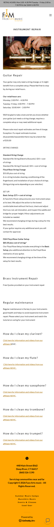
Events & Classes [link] (27, 502)
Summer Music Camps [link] (27, 496)
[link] (12, 15)
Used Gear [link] (27, 505)
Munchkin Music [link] (27, 499)
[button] (50, 15)
